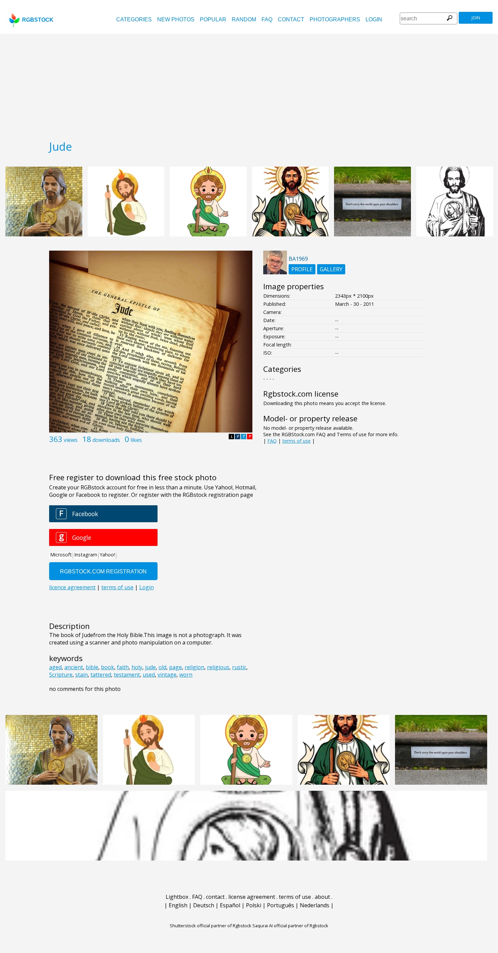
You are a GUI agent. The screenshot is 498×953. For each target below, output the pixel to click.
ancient (73, 667)
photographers (335, 19)
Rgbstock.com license (300, 393)
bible (92, 667)
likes (136, 440)
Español (230, 905)
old (162, 667)
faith (123, 667)
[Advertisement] (249, 84)
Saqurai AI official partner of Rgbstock (290, 926)
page (175, 667)
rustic (239, 667)
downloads (106, 440)
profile (302, 269)
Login (374, 19)
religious (218, 667)
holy (136, 667)
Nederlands (314, 905)
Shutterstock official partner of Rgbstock (210, 926)
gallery (331, 269)
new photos (175, 19)
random (244, 19)
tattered (100, 674)
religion (194, 667)
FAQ (267, 19)
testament (127, 674)
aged (55, 667)
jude (150, 667)
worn (185, 674)
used (149, 674)
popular (213, 19)
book (107, 667)
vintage (167, 674)
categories (134, 19)
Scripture (60, 674)
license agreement (251, 897)
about (322, 897)
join (476, 18)
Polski (253, 905)
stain (81, 674)
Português (280, 905)
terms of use (296, 441)
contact (291, 19)
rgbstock (38, 20)
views (71, 440)
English (178, 905)
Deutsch (203, 905)
